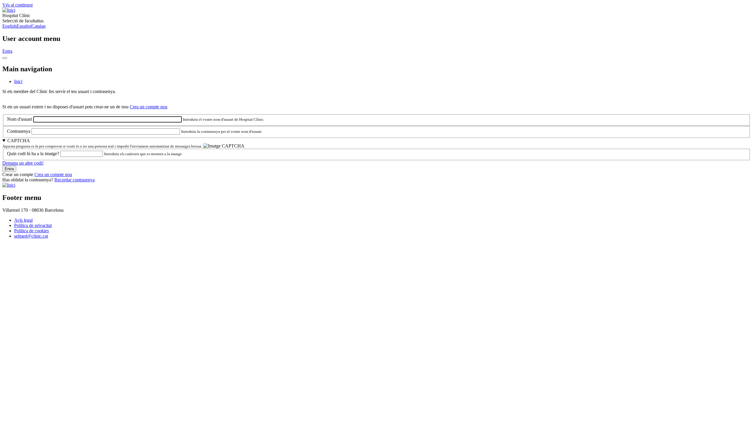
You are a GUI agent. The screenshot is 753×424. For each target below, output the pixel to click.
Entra (7, 51)
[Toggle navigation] (4, 58)
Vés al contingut (17, 4)
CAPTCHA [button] (18, 140)
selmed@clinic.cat (31, 235)
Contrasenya (18, 131)
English (9, 26)
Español (23, 26)
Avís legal (23, 220)
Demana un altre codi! (23, 162)
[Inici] (8, 10)
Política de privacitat (33, 225)
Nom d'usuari (19, 119)
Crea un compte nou (148, 106)
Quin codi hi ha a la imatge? (33, 153)
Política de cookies (31, 230)
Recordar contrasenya (74, 179)
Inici (18, 81)
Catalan (38, 26)
